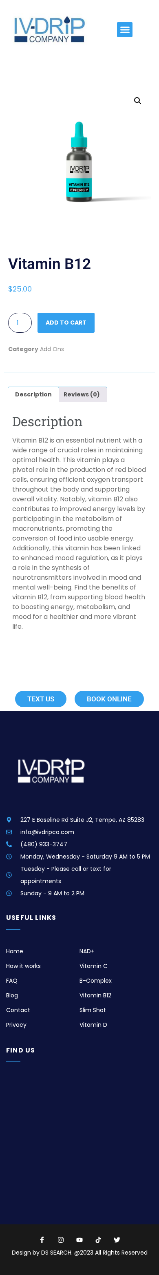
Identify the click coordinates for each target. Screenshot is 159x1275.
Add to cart (66, 322)
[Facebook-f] (42, 1240)
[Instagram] (60, 1240)
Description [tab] (33, 394)
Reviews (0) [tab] (82, 394)
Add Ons (52, 349)
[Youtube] (79, 1240)
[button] (124, 30)
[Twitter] (117, 1240)
